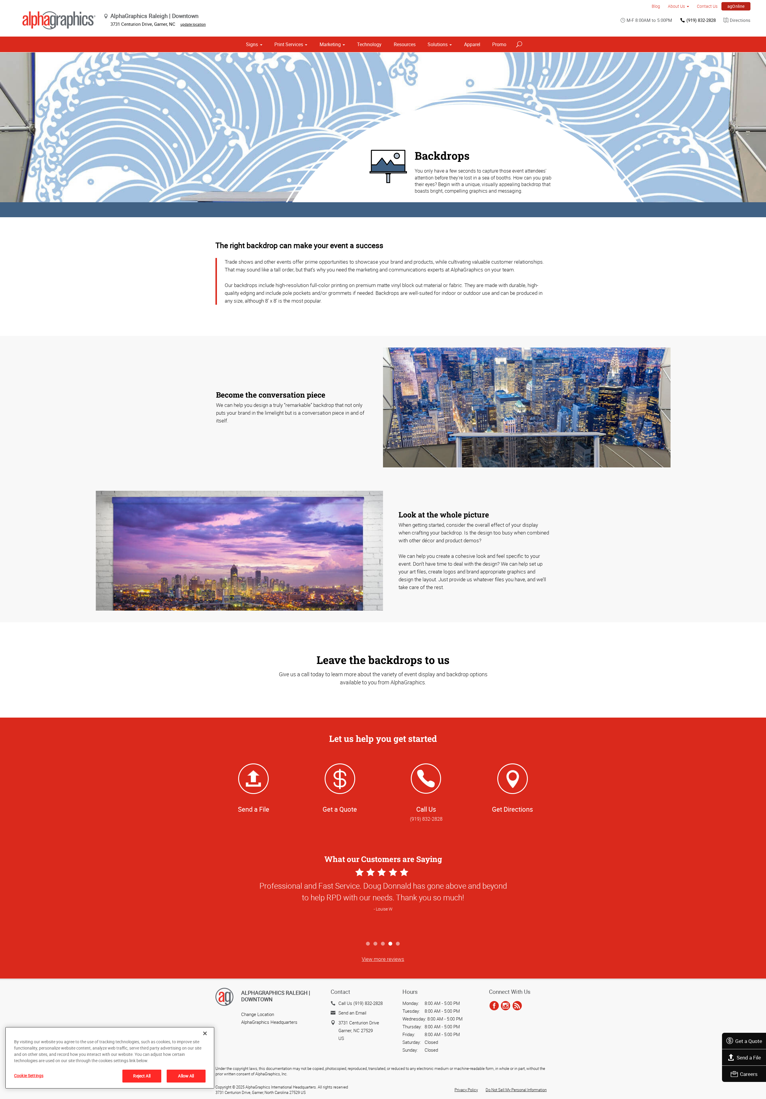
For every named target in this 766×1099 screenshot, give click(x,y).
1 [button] (368, 944)
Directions (740, 20)
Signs (252, 44)
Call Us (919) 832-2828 (360, 1003)
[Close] (205, 1033)
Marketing (330, 44)
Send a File (749, 1057)
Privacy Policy (466, 1089)
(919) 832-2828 (701, 20)
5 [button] (398, 944)
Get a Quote (748, 1041)
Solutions (438, 44)
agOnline (736, 6)
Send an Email (352, 1013)
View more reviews (383, 958)
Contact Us (707, 6)
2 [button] (375, 944)
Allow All (186, 1076)
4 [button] (390, 944)
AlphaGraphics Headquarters (269, 1022)
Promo (499, 44)
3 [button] (383, 944)
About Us (676, 6)
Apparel (472, 44)
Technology (369, 44)
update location (193, 24)
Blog (656, 6)
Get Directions (512, 809)
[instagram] (505, 1006)
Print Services (288, 44)
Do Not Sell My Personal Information (516, 1089)
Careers (749, 1074)
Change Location (257, 1014)
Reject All (141, 1076)
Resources (405, 44)
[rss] (517, 1006)
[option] (383, 902)
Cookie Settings (28, 1075)
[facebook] (494, 1006)
